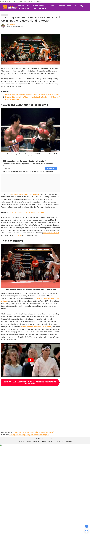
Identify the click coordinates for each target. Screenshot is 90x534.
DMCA (24, 1)
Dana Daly (11, 25)
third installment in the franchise (25, 194)
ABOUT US (3, 1)
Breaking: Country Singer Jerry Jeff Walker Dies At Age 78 (29, 435)
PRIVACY (14, 1)
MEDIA (8, 1)
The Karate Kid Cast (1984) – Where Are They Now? (27, 212)
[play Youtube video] (30, 360)
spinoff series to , (36, 327)
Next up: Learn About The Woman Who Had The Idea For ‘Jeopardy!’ (30, 383)
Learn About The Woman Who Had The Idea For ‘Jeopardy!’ (33, 432)
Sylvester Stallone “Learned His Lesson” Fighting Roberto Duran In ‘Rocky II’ (32, 94)
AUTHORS (39, 1)
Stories (4, 15)
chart (20, 235)
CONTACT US (31, 1)
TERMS (20, 1)
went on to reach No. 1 (51, 233)
